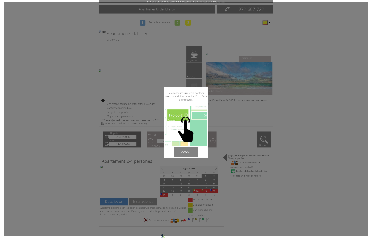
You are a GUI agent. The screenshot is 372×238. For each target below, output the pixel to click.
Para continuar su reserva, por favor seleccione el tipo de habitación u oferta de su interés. (186, 96)
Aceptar (186, 151)
